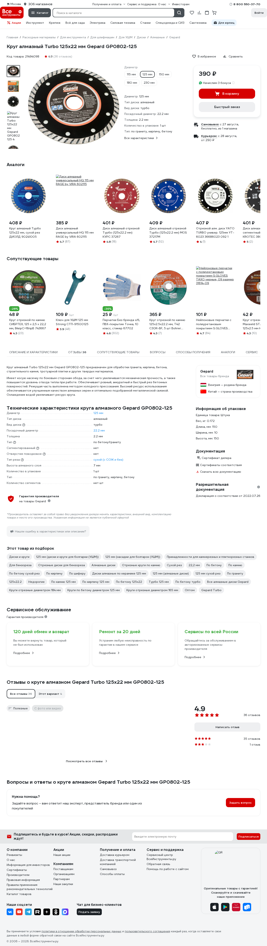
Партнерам (61, 879)
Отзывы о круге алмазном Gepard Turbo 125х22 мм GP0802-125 (85, 682)
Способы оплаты (112, 874)
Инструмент (35, 23)
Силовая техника (122, 23)
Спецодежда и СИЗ (170, 23)
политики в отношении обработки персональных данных (81, 931)
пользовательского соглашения (147, 931)
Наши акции (61, 855)
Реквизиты (14, 855)
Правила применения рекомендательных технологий (30, 887)
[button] (21, 693)
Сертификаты (17, 870)
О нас (11, 860)
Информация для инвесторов (28, 865)
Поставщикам (63, 869)
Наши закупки (63, 884)
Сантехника (198, 23)
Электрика (97, 23)
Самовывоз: (210, 124)
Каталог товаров (19, 894)
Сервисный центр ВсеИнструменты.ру (161, 857)
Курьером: (209, 136)
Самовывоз (108, 869)
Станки (145, 23)
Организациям (63, 874)
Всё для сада (75, 23)
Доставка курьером (114, 855)
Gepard (206, 371)
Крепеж (54, 23)
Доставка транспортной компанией (118, 862)
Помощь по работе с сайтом (168, 869)
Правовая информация (23, 880)
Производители (18, 875)
